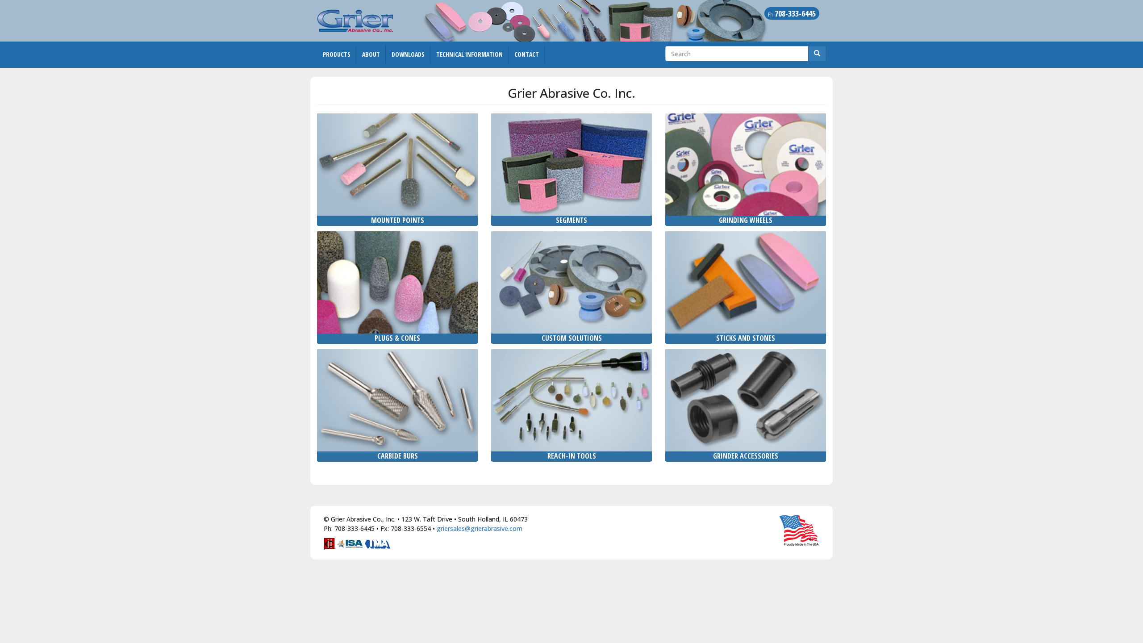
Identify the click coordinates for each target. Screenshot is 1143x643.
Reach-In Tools (571, 456)
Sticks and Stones (745, 338)
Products (336, 54)
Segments (571, 220)
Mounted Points (397, 220)
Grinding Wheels (745, 220)
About (371, 54)
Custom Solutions (572, 338)
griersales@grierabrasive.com (479, 528)
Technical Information (469, 54)
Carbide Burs (397, 456)
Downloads (408, 54)
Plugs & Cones (397, 338)
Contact (526, 54)
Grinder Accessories (745, 456)
